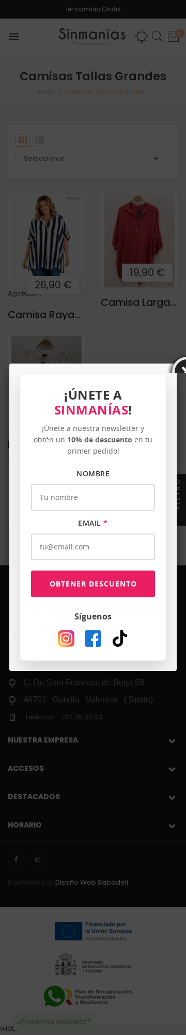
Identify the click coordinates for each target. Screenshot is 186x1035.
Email (93, 523)
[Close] (176, 363)
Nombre (93, 473)
